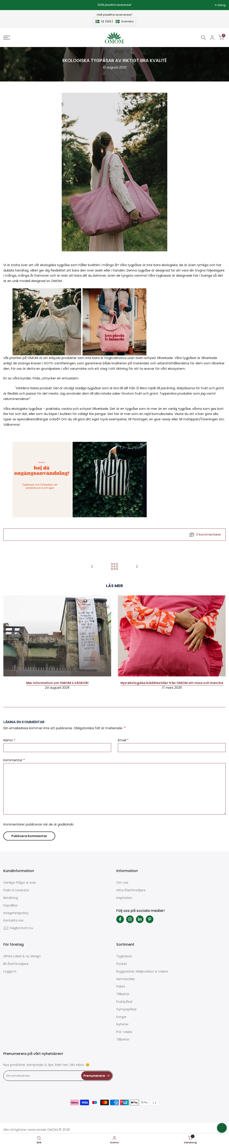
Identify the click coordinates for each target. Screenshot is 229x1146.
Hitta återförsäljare (131, 890)
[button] (114, 21)
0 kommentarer (208, 534)
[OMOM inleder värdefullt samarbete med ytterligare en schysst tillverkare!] (137, 567)
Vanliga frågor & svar (19, 882)
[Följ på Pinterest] (149, 919)
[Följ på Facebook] (120, 919)
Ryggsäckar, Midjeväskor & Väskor (142, 971)
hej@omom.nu (21, 928)
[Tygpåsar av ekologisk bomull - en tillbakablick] (92, 567)
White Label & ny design (22, 956)
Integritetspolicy (16, 913)
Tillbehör (122, 994)
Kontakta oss (13, 920)
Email (123, 740)
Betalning (10, 898)
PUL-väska (124, 1032)
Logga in (9, 971)
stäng (9, 5)
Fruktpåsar (124, 1001)
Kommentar (14, 760)
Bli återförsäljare (15, 964)
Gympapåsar (126, 1009)
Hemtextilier (125, 979)
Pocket (121, 964)
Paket (120, 986)
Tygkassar (124, 956)
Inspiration (124, 898)
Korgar (121, 1017)
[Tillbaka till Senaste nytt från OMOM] (114, 567)
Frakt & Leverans (16, 890)
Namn (9, 740)
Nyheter (122, 1024)
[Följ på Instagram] (130, 919)
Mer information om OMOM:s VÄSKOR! (57, 682)
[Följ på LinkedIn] (140, 919)
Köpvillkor (10, 905)
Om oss (122, 882)
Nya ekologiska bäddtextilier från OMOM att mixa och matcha (172, 682)
